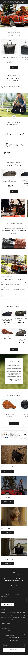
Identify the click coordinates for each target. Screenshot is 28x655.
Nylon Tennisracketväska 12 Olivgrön (10, 182)
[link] (14, 435)
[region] (14, 15)
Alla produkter (14, 20)
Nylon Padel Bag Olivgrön (21, 340)
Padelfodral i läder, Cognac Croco (9, 413)
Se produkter (9, 214)
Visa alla (14, 423)
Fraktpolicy (3, 626)
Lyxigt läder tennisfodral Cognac (7, 338)
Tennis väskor (14, 108)
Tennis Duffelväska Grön (21, 319)
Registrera (14, 650)
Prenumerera (8, 604)
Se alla (14, 67)
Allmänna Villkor (5, 628)
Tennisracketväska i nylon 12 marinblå (7, 320)
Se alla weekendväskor (11, 295)
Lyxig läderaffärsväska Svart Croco (9, 58)
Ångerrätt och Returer (6, 630)
